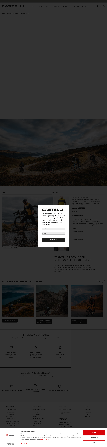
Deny (94, 442)
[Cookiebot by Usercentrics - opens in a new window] (10, 444)
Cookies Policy (44, 439)
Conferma (53, 240)
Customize (93, 437)
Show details (24, 444)
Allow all (94, 432)
